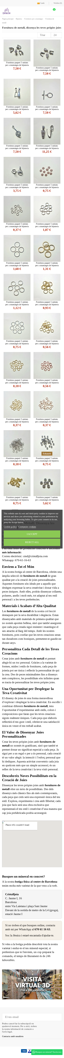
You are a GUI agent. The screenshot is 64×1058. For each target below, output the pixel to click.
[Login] (45, 11)
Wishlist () (57, 3)
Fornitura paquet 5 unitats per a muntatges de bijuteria (17, 63)
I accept (32, 534)
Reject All (32, 542)
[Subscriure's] (57, 1017)
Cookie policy (10, 527)
